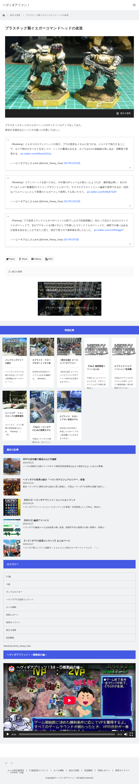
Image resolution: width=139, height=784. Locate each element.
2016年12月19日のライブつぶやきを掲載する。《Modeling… (41, 375)
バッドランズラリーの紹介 (14, 361)
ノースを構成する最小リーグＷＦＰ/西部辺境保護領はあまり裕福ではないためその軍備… (64, 466)
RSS (12, 763)
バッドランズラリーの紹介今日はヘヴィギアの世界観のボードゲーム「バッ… (14, 377)
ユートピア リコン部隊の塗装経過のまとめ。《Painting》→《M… (14, 430)
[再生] (7, 734)
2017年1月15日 (72, 163)
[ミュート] (125, 734)
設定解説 (10, 638)
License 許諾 (17, 772)
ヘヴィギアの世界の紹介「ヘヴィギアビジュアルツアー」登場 (54, 479)
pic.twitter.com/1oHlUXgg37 (109, 230)
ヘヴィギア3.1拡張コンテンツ (19, 599)
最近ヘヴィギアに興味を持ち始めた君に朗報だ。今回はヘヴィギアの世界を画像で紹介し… (64, 486)
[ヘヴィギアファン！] (16, 5)
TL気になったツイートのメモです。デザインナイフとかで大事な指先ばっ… (96, 383)
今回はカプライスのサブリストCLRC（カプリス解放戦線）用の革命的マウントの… (123, 383)
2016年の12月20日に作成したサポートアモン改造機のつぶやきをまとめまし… (69, 433)
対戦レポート (12, 615)
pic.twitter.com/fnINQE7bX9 (101, 191)
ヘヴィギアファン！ (67, 778)
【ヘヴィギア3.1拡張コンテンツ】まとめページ (46, 540)
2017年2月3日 (71, 239)
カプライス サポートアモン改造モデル (69, 418)
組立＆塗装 (125, 113)
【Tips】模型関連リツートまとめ (96, 367)
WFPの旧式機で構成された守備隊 (39, 459)
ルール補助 (11, 607)
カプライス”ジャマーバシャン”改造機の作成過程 (123, 368)
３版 (8, 584)
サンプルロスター (14, 592)
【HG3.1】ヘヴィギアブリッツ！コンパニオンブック (49, 500)
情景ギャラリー (13, 622)
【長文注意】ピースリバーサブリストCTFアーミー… (69, 362)
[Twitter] (6, 763)
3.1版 (8, 576)
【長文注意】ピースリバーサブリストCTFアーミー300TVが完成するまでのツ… (69, 377)
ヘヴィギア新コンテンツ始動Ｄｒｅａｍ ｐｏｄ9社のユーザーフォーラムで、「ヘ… (61, 548)
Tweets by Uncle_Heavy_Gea (17, 646)
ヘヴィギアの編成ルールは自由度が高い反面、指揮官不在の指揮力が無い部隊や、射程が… (64, 527)
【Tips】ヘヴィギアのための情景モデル (41, 428)
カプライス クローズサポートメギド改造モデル (41, 362)
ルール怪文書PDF (16, 770)
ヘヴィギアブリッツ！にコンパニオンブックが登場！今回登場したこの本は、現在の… (62, 507)
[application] (69, 700)
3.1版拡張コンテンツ (38, 770)
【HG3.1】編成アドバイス (36, 520)
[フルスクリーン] (131, 734)
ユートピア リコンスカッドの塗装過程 (14, 414)
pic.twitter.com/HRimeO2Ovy (36, 153)
